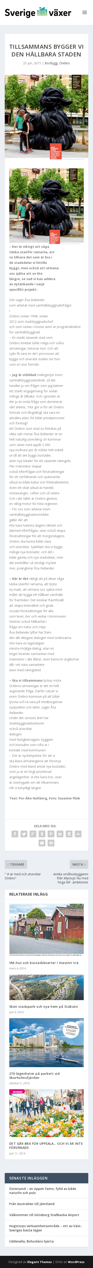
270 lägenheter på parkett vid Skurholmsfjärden (34, 1075)
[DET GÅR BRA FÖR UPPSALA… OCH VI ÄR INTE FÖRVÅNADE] (46, 1113)
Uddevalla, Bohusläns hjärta (31, 1241)
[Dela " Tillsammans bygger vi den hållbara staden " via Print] (51, 843)
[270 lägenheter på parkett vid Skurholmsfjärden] (46, 1042)
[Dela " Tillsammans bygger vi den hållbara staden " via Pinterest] (51, 833)
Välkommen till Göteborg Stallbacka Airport (44, 1215)
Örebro (64, 63)
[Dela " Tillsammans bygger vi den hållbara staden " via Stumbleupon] (78, 833)
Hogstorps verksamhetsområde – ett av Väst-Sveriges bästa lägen (45, 1228)
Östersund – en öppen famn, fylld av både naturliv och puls (42, 1191)
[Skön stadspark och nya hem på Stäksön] (46, 987)
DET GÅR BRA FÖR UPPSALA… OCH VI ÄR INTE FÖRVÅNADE (46, 1145)
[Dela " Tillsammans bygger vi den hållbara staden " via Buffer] (69, 833)
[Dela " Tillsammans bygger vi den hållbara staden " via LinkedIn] (60, 833)
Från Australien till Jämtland (31, 1204)
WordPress (76, 1262)
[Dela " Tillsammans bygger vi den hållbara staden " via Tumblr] (41, 833)
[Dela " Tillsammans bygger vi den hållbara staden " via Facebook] (14, 833)
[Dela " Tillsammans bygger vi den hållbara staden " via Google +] (32, 833)
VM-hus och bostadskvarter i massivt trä (44, 963)
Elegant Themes (39, 1262)
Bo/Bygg (51, 63)
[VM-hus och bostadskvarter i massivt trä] (46, 930)
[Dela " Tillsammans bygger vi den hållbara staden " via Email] (41, 843)
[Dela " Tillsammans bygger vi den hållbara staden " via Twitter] (23, 833)
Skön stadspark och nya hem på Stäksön (43, 1006)
